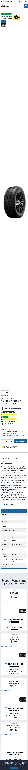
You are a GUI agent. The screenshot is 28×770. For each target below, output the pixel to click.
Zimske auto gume (15, 408)
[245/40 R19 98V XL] (14, 653)
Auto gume (10, 456)
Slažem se (14, 768)
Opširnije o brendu (8, 504)
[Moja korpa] (25, 2)
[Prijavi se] (19, 2)
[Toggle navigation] (26, 6)
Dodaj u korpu (20, 441)
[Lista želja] (22, 2)
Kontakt (2, 1)
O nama (12, 1)
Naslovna (3, 456)
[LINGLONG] (4, 395)
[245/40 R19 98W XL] (14, 609)
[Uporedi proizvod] (7, 391)
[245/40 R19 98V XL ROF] (14, 742)
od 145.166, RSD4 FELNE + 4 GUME (6, 17)
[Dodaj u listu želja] (3, 391)
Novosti (7, 1)
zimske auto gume (10, 458)
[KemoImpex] (7, 6)
